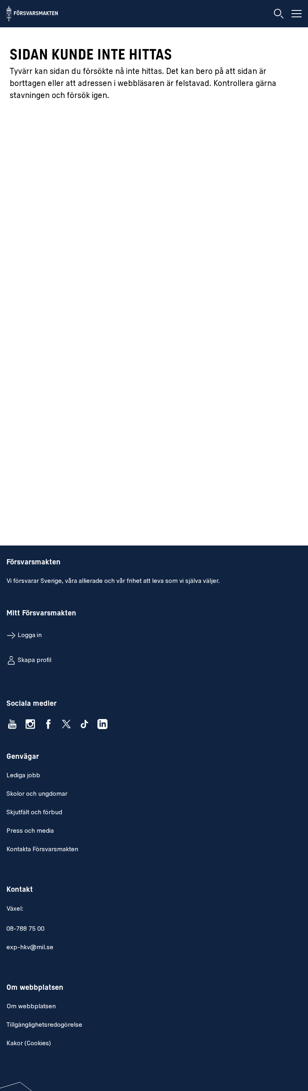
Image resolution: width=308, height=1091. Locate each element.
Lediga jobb (23, 775)
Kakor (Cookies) (28, 1043)
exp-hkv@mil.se (29, 947)
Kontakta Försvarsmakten (42, 849)
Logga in (30, 635)
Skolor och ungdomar (36, 794)
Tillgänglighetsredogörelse (44, 1025)
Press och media (30, 831)
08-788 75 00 (25, 929)
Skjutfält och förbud (34, 812)
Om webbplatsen (31, 1006)
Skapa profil (34, 660)
